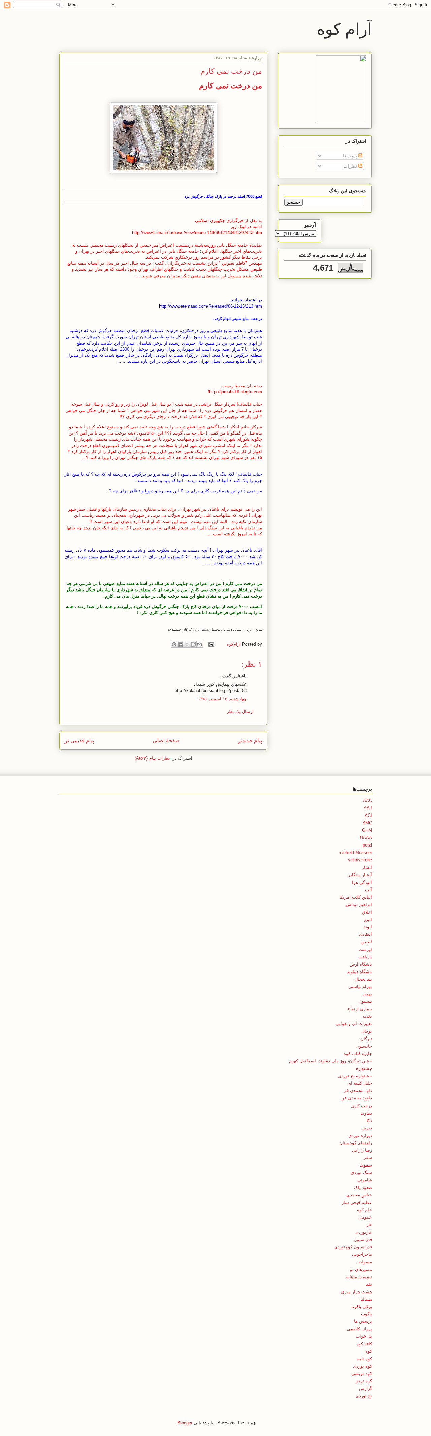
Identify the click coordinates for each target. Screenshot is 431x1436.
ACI (368, 815)
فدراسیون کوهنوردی (353, 1246)
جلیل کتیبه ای (359, 1083)
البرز (368, 919)
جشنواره (364, 1068)
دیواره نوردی (360, 1135)
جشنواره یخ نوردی (355, 1075)
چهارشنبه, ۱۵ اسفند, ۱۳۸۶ (222, 698)
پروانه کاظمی (359, 1328)
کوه (368, 1351)
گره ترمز (364, 1380)
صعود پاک (363, 1187)
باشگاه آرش (361, 964)
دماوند (366, 1113)
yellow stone (360, 859)
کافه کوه (364, 1343)
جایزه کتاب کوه (358, 1053)
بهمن (367, 993)
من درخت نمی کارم (230, 85)
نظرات (350, 166)
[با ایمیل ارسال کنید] (199, 644)
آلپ (368, 889)
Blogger (184, 1422)
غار (369, 1224)
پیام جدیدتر (250, 740)
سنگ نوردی (361, 1172)
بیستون (365, 1001)
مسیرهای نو (361, 1269)
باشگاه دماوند (359, 971)
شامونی (364, 1179)
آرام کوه (344, 28)
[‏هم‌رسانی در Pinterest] (174, 644)
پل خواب (364, 1336)
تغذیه (367, 1016)
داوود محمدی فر (357, 1097)
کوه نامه (364, 1358)
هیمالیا (366, 1299)
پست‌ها (350, 155)
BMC (367, 822)
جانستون (364, 1046)
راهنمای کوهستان (355, 1142)
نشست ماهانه (359, 1276)
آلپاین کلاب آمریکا (355, 897)
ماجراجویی (362, 1254)
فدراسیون (363, 1239)
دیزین (367, 1127)
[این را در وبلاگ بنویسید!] (193, 644)
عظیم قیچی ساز (357, 1202)
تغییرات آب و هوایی (354, 1023)
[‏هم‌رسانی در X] (187, 644)
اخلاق (367, 912)
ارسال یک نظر (240, 711)
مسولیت (364, 1261)
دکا (369, 1120)
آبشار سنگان (360, 874)
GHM (367, 830)
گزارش (365, 1388)
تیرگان (366, 1038)
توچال (366, 1031)
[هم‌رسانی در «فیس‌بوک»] (180, 644)
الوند (367, 926)
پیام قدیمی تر (79, 740)
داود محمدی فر (358, 1090)
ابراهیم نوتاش (359, 904)
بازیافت (365, 956)
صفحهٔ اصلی (166, 740)
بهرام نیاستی (360, 986)
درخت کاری (361, 1105)
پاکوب (366, 1313)
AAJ (368, 807)
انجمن (366, 941)
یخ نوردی (364, 1395)
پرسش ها (363, 1321)
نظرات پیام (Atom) (152, 758)
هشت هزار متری (356, 1291)
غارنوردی (363, 1232)
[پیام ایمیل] (212, 644)
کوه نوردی (362, 1366)
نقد (369, 1284)
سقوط (366, 1165)
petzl (367, 845)
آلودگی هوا (362, 882)
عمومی (365, 1217)
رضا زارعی (362, 1150)
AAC (367, 800)
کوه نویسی (361, 1373)
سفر (368, 1157)
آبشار (367, 867)
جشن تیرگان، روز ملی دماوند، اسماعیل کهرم (330, 1060)
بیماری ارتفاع (359, 1008)
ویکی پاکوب (361, 1306)
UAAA (366, 837)
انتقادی (365, 934)
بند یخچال (363, 979)
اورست (365, 949)
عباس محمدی (359, 1195)
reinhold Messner (355, 852)
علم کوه (364, 1209)
